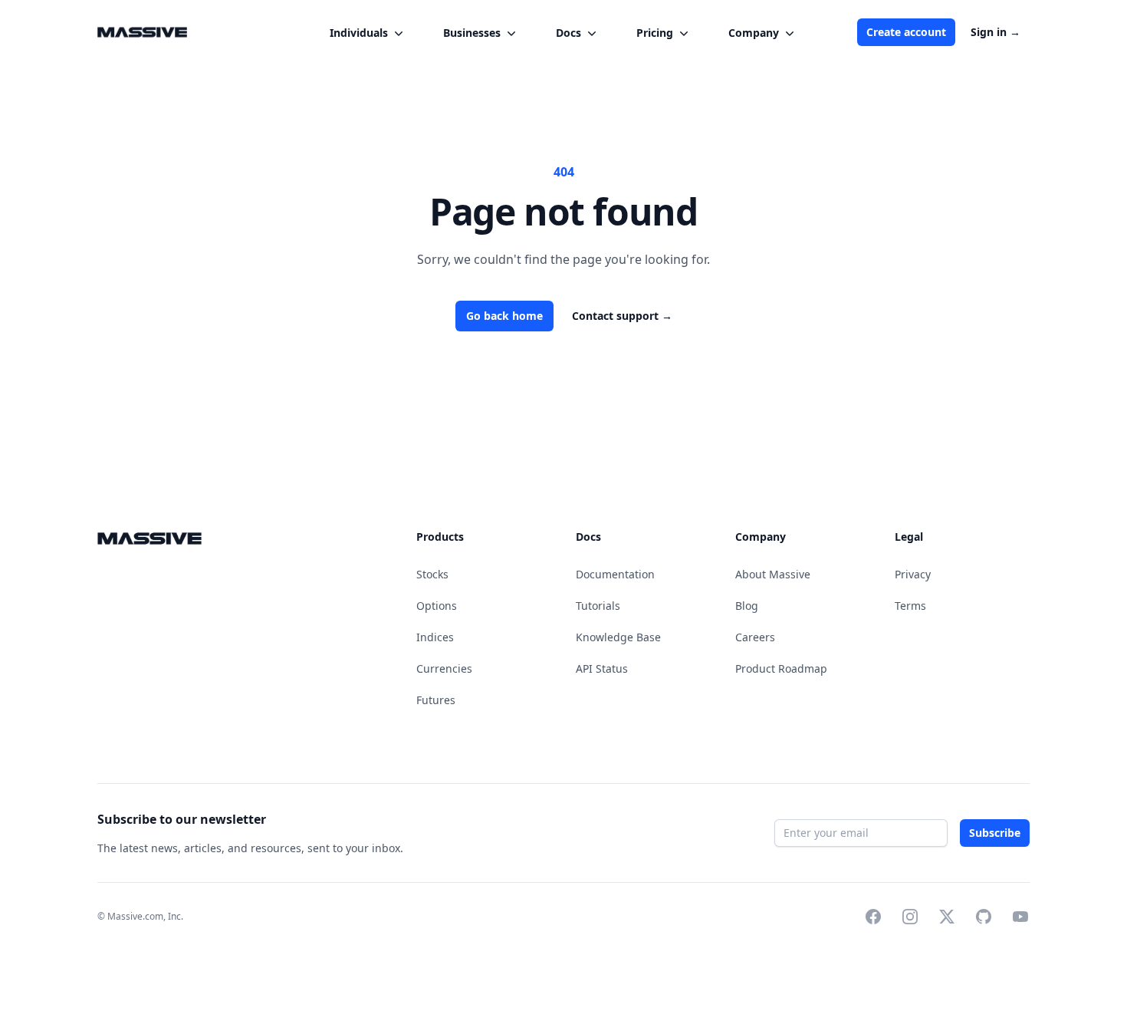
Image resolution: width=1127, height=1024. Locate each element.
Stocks (432, 574)
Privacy (913, 574)
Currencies (444, 668)
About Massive (772, 574)
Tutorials (598, 605)
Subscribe (995, 833)
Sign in (995, 32)
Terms (910, 605)
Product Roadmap (781, 668)
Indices (435, 637)
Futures (435, 700)
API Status (602, 668)
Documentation (615, 574)
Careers (755, 637)
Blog (746, 605)
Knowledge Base (618, 637)
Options (436, 605)
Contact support (622, 315)
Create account (906, 32)
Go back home (504, 315)
